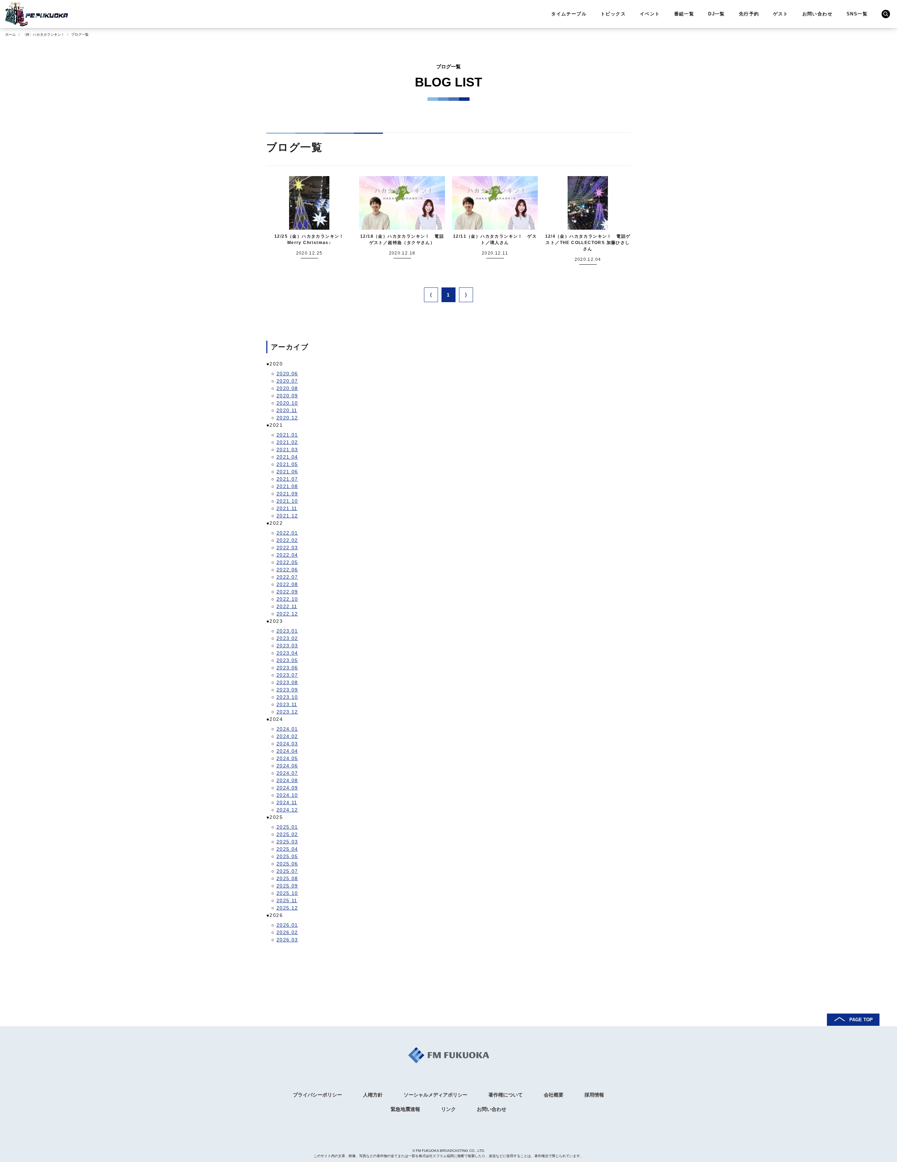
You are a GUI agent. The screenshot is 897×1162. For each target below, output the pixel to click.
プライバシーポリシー (317, 1095)
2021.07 (287, 479)
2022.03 (287, 547)
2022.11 (286, 606)
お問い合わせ (817, 13)
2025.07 (287, 871)
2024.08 (287, 780)
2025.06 (287, 864)
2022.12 (287, 614)
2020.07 (287, 381)
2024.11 (286, 802)
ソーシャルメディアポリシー (435, 1095)
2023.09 (287, 690)
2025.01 (287, 827)
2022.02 (287, 540)
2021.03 (287, 449)
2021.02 (287, 442)
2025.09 (287, 886)
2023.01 (287, 631)
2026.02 (287, 932)
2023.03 (287, 645)
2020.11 (286, 410)
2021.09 (287, 493)
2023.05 (287, 660)
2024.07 (287, 773)
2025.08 (287, 878)
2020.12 (287, 417)
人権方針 (373, 1095)
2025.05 (287, 856)
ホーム (10, 34)
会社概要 (553, 1095)
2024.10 (287, 795)
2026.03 (287, 939)
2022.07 (287, 577)
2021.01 (287, 435)
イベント (650, 13)
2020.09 (287, 395)
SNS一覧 (857, 13)
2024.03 (287, 743)
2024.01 (287, 729)
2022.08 (287, 584)
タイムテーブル (569, 13)
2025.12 (287, 908)
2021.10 (287, 501)
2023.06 (287, 667)
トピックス (613, 13)
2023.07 (287, 675)
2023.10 (287, 697)
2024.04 (287, 751)
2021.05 (287, 464)
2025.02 (287, 834)
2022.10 (287, 599)
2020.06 (287, 373)
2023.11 (286, 704)
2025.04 (287, 849)
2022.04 (287, 555)
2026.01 (287, 925)
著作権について (505, 1095)
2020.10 (287, 403)
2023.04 (287, 653)
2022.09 (287, 591)
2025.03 (287, 841)
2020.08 (287, 388)
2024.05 (287, 758)
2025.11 (286, 900)
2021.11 (286, 508)
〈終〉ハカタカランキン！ (43, 34)
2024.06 (287, 765)
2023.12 (287, 712)
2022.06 (287, 569)
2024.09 (287, 788)
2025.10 (287, 893)
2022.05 (287, 562)
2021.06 (287, 471)
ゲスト (780, 13)
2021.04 (287, 457)
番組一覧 (684, 13)
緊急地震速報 (405, 1109)
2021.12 (287, 516)
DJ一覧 (716, 13)
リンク (448, 1109)
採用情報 (594, 1095)
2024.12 (287, 810)
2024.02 (287, 736)
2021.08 (287, 486)
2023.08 (287, 682)
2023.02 (287, 638)
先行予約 (749, 13)
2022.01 (287, 533)
